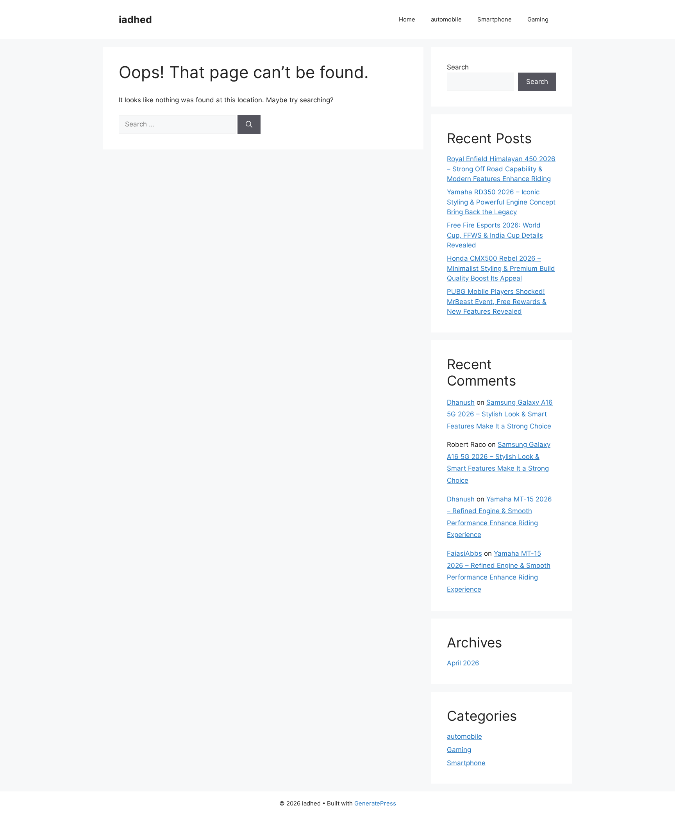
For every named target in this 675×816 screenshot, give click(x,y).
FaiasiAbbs (464, 553)
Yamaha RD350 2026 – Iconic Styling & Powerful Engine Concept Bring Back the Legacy (501, 202)
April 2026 (463, 663)
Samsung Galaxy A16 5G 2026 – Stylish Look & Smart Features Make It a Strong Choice (500, 414)
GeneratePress (375, 803)
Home (407, 19)
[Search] (249, 124)
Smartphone (494, 19)
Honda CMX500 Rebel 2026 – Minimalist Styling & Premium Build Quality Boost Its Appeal (501, 268)
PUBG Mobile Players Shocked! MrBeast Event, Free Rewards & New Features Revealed (496, 301)
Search (458, 67)
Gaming (537, 19)
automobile (446, 19)
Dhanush (461, 402)
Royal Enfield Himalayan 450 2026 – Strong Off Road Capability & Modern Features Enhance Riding (501, 169)
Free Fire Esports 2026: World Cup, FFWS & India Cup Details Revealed (495, 235)
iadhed (135, 19)
